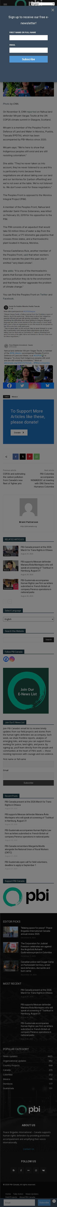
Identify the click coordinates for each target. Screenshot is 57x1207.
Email (12, 44)
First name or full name (22, 32)
